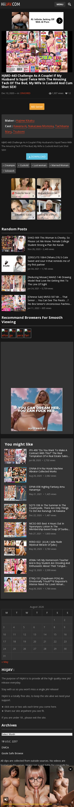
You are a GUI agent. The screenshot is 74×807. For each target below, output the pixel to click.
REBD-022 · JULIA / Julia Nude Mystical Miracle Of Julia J (45, 543)
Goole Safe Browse (12, 753)
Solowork (9, 170)
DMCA (5, 747)
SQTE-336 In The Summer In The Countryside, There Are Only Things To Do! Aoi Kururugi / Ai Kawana (48, 508)
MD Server (37, 106)
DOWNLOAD (38, 156)
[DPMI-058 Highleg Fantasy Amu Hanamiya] (15, 493)
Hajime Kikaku (25, 120)
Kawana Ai (20, 126)
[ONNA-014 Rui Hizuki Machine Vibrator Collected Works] (15, 474)
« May (5, 661)
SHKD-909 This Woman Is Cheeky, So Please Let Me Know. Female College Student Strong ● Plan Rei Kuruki (49, 241)
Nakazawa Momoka (41, 126)
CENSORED (25, 93)
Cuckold (24, 165)
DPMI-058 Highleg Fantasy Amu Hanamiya (47, 488)
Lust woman (40, 165)
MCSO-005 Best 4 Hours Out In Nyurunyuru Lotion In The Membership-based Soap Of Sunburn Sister (49, 528)
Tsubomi (19, 132)
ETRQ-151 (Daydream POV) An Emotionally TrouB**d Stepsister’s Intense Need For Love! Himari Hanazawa (48, 583)
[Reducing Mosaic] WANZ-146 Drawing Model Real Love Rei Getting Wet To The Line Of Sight (49, 280)
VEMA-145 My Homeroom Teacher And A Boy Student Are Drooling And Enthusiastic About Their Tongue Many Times (49, 564)
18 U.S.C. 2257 (9, 741)
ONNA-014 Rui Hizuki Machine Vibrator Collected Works (46, 470)
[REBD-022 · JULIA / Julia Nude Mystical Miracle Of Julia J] (15, 548)
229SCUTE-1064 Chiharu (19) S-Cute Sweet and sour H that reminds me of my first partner (49, 261)
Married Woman (60, 165)
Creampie (10, 165)
